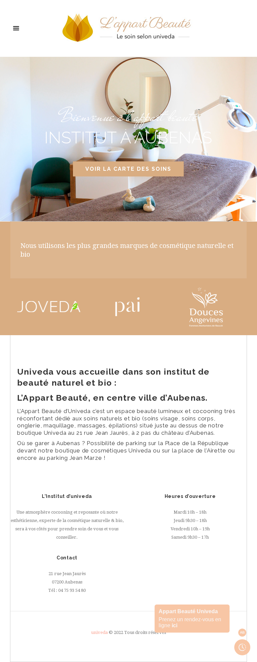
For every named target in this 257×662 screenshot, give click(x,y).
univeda (99, 632)
